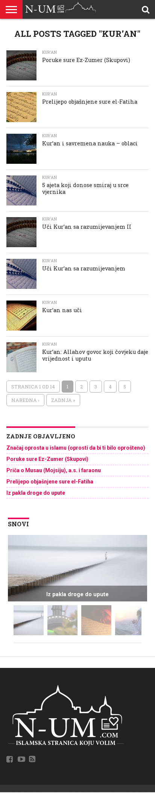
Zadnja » (63, 400)
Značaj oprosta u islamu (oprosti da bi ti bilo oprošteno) (75, 448)
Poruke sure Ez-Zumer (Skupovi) (47, 459)
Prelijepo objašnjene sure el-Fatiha (49, 482)
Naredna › (25, 400)
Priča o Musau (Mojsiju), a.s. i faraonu (53, 470)
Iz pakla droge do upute (35, 493)
